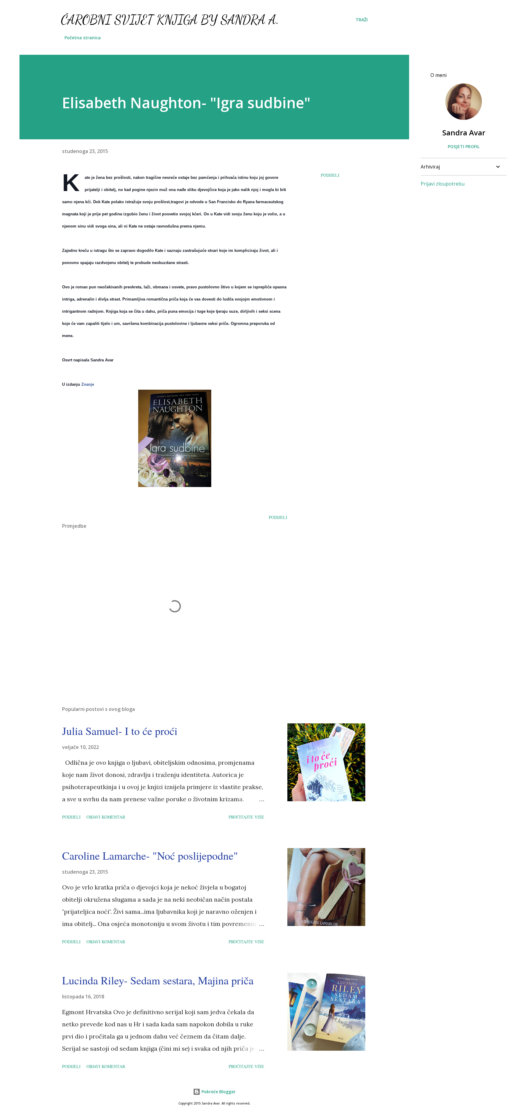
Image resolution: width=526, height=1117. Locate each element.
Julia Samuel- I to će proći (119, 730)
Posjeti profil (463, 146)
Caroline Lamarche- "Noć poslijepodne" (150, 855)
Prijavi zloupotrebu (443, 183)
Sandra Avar (463, 132)
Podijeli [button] (330, 175)
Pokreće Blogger (218, 1091)
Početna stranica (83, 37)
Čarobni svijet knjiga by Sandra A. (170, 19)
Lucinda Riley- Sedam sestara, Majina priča (158, 980)
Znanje (87, 384)
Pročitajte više (246, 817)
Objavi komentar (105, 817)
